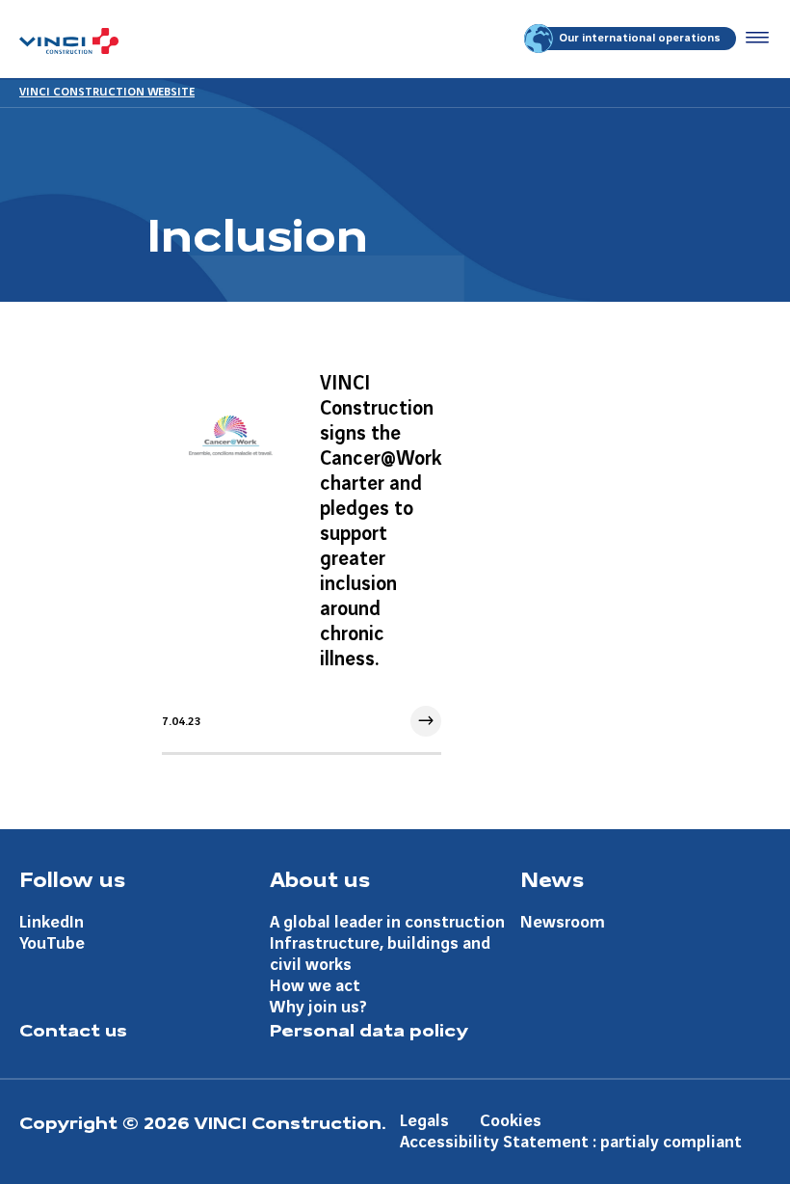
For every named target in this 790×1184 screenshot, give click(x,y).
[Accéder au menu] (753, 38)
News (552, 878)
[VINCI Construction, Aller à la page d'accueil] (68, 41)
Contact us (73, 1028)
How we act (315, 986)
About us (320, 878)
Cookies (510, 1121)
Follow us (72, 878)
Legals (424, 1121)
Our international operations (640, 38)
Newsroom (562, 922)
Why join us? (318, 1007)
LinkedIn (51, 922)
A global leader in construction (387, 922)
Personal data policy (369, 1028)
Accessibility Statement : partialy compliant (571, 1142)
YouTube (52, 943)
